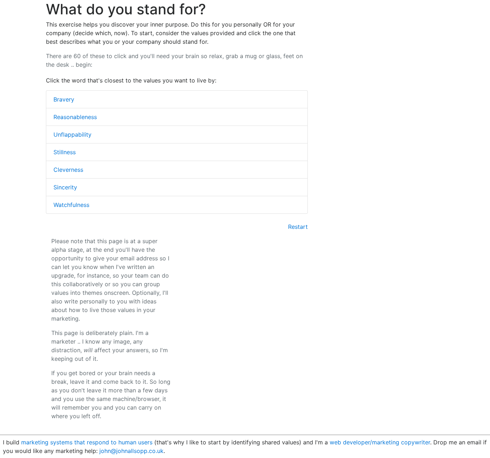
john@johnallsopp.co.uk (131, 450)
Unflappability (72, 134)
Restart (298, 226)
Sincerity (65, 187)
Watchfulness (71, 204)
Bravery (63, 99)
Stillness (64, 152)
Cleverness (68, 169)
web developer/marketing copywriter (380, 442)
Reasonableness (75, 117)
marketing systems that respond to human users (86, 442)
